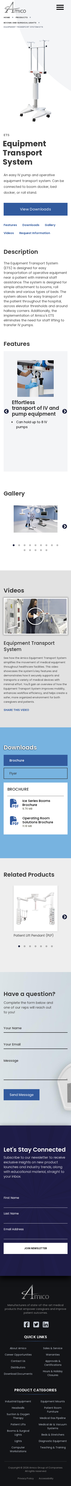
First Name (11, 1198)
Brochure (16, 760)
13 (41, 550)
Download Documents (18, 1374)
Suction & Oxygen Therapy (18, 1416)
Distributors (18, 1367)
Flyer (13, 773)
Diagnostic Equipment (53, 1441)
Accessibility (46, 1478)
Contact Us (18, 1361)
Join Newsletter (35, 1248)
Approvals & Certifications (53, 1363)
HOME (7, 17)
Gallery (50, 225)
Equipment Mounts (53, 1401)
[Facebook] (26, 1322)
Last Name (11, 1213)
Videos (9, 233)
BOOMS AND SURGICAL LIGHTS (20, 22)
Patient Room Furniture (53, 1409)
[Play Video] (36, 616)
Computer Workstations (18, 1449)
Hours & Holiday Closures (53, 1373)
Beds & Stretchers (53, 1434)
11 (30, 550)
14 (46, 550)
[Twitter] (35, 1322)
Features (10, 225)
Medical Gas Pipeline (53, 1418)
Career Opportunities (18, 1354)
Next (64, 411)
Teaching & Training (53, 1447)
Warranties (53, 1354)
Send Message (21, 1094)
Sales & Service (52, 1348)
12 (35, 550)
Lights (18, 1441)
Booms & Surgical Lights (18, 1432)
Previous (6, 411)
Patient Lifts (18, 1424)
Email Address (14, 1229)
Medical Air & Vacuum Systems (53, 1426)
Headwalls (18, 1408)
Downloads (30, 225)
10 (24, 550)
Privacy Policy (26, 1478)
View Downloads (35, 209)
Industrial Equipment (18, 1401)
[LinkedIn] (45, 1322)
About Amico (18, 1348)
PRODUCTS (21, 17)
